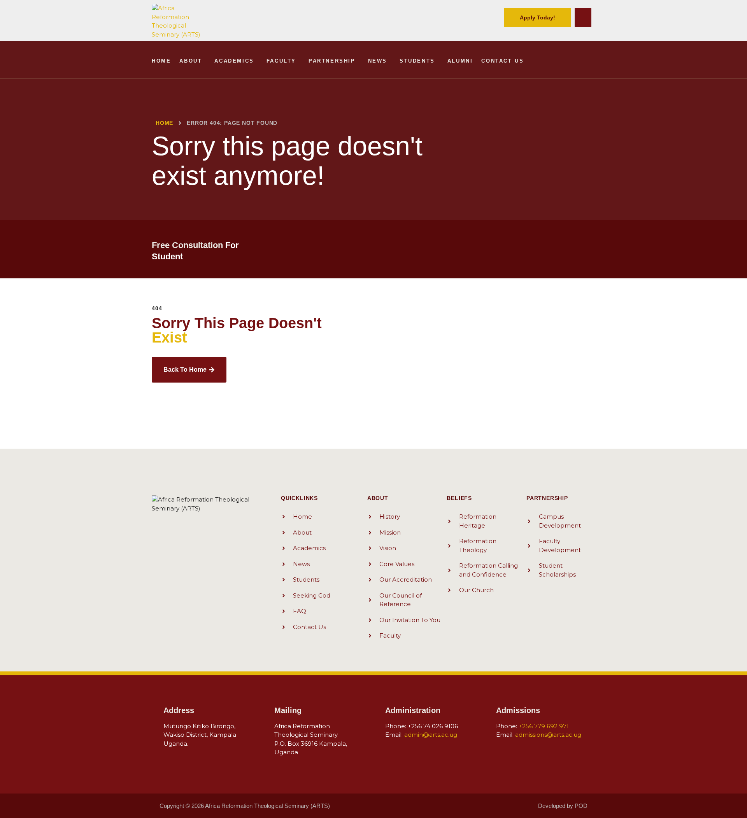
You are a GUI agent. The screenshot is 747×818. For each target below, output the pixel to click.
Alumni (460, 60)
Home (161, 60)
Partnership (332, 60)
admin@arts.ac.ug (430, 734)
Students (417, 60)
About (190, 60)
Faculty (281, 60)
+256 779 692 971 (544, 726)
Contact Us (502, 60)
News (377, 60)
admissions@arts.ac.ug (548, 734)
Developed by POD (562, 805)
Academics (234, 60)
